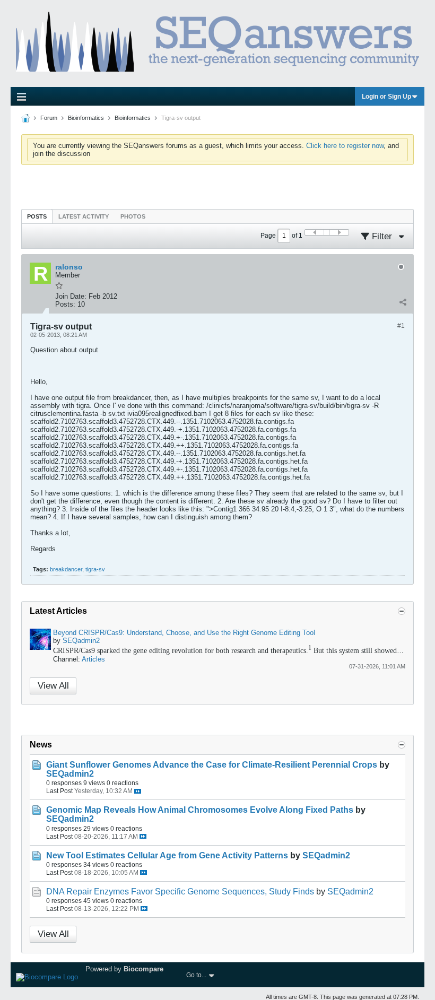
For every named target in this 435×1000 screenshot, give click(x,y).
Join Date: (70, 296)
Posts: (65, 304)
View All (53, 686)
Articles (93, 659)
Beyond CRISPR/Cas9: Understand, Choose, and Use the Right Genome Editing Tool (184, 633)
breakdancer (66, 569)
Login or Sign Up (386, 96)
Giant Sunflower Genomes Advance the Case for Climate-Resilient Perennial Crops (211, 764)
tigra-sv (95, 569)
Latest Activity (83, 216)
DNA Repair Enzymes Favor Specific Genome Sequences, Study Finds (180, 891)
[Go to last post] (137, 791)
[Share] (402, 301)
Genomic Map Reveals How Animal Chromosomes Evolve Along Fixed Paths (199, 809)
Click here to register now (345, 146)
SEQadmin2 (81, 641)
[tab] (37, 216)
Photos (132, 216)
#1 (401, 325)
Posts (37, 216)
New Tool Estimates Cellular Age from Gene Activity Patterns (167, 855)
